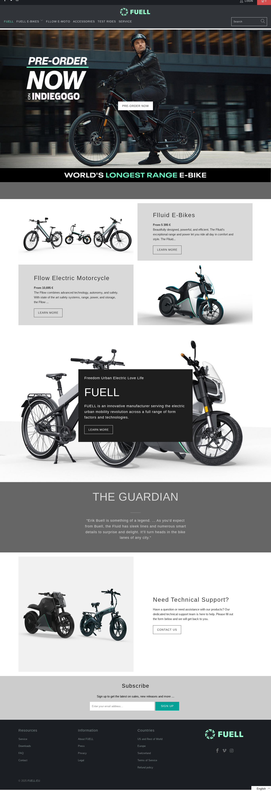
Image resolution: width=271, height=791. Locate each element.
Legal (81, 760)
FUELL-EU (34, 780)
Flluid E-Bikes (174, 215)
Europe (141, 746)
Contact (22, 760)
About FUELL (85, 739)
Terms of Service (147, 760)
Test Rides (107, 21)
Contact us (167, 629)
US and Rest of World (149, 739)
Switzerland (144, 753)
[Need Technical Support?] (76, 614)
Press (81, 746)
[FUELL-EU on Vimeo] (225, 750)
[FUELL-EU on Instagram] (232, 750)
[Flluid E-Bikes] (76, 232)
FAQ (21, 753)
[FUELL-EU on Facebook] (217, 750)
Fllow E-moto (58, 21)
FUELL (9, 21)
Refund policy (145, 767)
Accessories (84, 21)
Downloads (24, 746)
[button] (261, 788)
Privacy (82, 753)
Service (125, 21)
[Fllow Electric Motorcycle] (195, 295)
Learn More (167, 249)
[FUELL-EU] (135, 12)
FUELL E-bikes (28, 21)
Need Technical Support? (191, 599)
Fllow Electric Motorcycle (72, 278)
